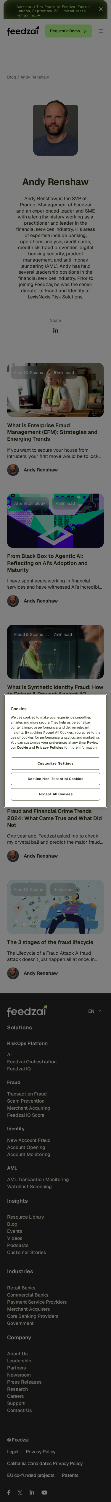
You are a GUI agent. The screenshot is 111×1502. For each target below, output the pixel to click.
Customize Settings (55, 763)
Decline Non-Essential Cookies (55, 779)
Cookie (22, 747)
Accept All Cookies (55, 794)
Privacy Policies (49, 747)
